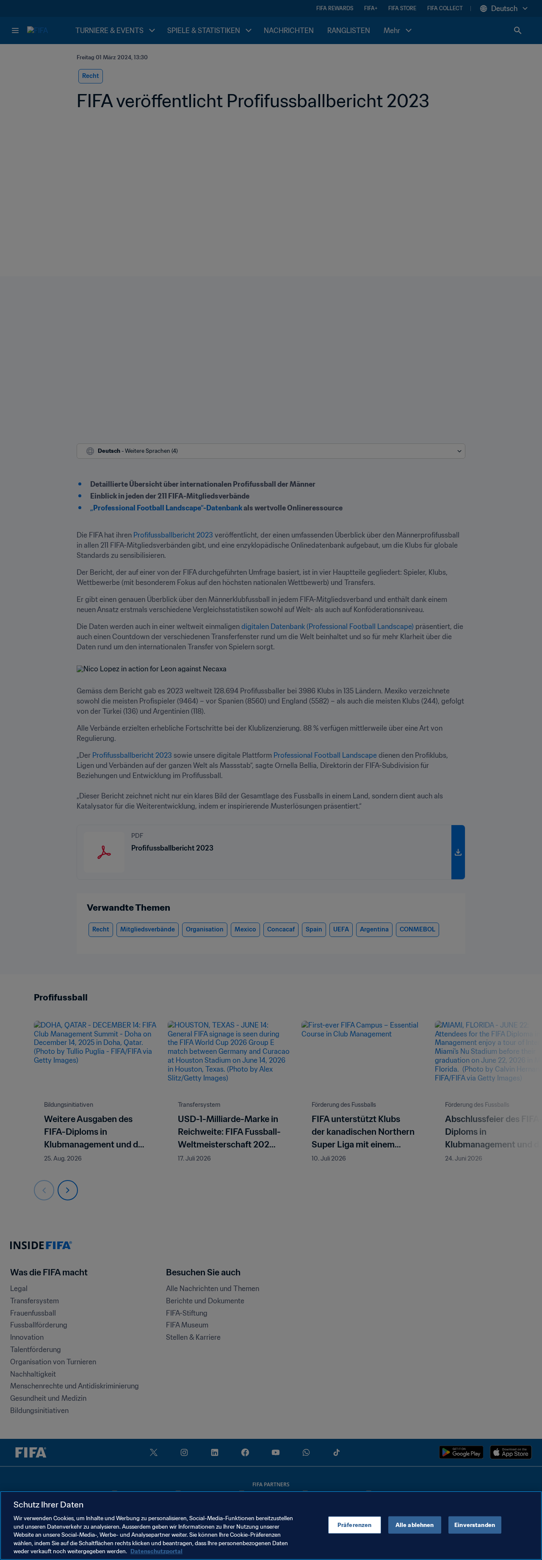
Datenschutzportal (156, 1551)
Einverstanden (474, 1524)
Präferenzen (354, 1524)
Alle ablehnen (414, 1524)
